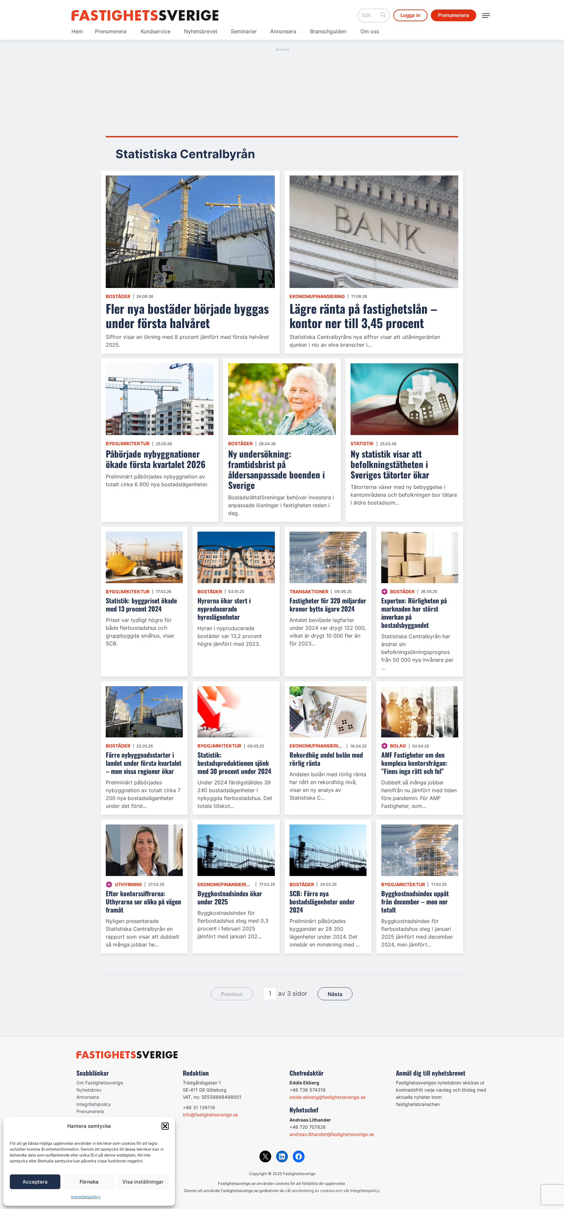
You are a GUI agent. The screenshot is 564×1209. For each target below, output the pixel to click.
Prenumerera (110, 31)
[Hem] (144, 15)
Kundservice (155, 31)
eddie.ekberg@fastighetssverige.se (328, 1097)
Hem (77, 31)
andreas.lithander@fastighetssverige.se (332, 1134)
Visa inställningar (143, 1182)
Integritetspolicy (86, 1196)
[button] (165, 1126)
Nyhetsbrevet (200, 31)
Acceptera (35, 1182)
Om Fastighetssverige (99, 1082)
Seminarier (244, 31)
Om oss (369, 31)
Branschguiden (328, 31)
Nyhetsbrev (89, 1090)
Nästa (335, 994)
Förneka (89, 1182)
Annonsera (283, 31)
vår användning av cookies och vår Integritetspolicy (332, 1190)
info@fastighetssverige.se (210, 1114)
